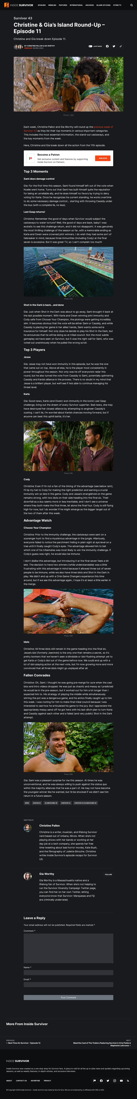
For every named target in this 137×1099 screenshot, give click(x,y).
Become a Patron (48, 154)
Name (27, 967)
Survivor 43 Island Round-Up (85, 803)
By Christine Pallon (33, 46)
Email (27, 979)
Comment (29, 931)
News (27, 803)
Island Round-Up (51, 803)
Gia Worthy (49, 46)
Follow (108, 874)
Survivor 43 (66, 803)
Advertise (35, 1081)
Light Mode (97, 46)
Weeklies (28, 48)
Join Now (103, 158)
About (9, 1081)
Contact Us (21, 1081)
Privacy (47, 1081)
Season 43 (37, 803)
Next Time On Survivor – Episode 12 (24, 1043)
